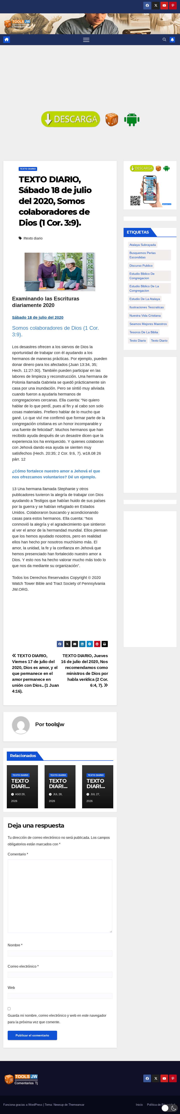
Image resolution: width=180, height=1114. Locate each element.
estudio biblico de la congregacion (144, 288)
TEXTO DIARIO (28, 169)
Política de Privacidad (161, 1104)
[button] (164, 39)
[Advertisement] (90, 78)
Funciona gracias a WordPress (23, 1104)
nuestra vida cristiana (145, 315)
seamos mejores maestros (148, 324)
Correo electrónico (23, 966)
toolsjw (54, 724)
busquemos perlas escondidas (143, 255)
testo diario (138, 340)
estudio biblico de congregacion (142, 276)
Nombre (15, 945)
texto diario (159, 340)
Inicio (139, 1104)
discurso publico (141, 265)
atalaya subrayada (143, 245)
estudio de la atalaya (145, 299)
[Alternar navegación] (86, 39)
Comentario (18, 854)
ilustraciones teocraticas (147, 307)
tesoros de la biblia (144, 332)
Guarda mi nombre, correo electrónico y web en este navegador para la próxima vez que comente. (57, 1019)
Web (11, 988)
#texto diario (33, 238)
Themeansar (76, 1104)
